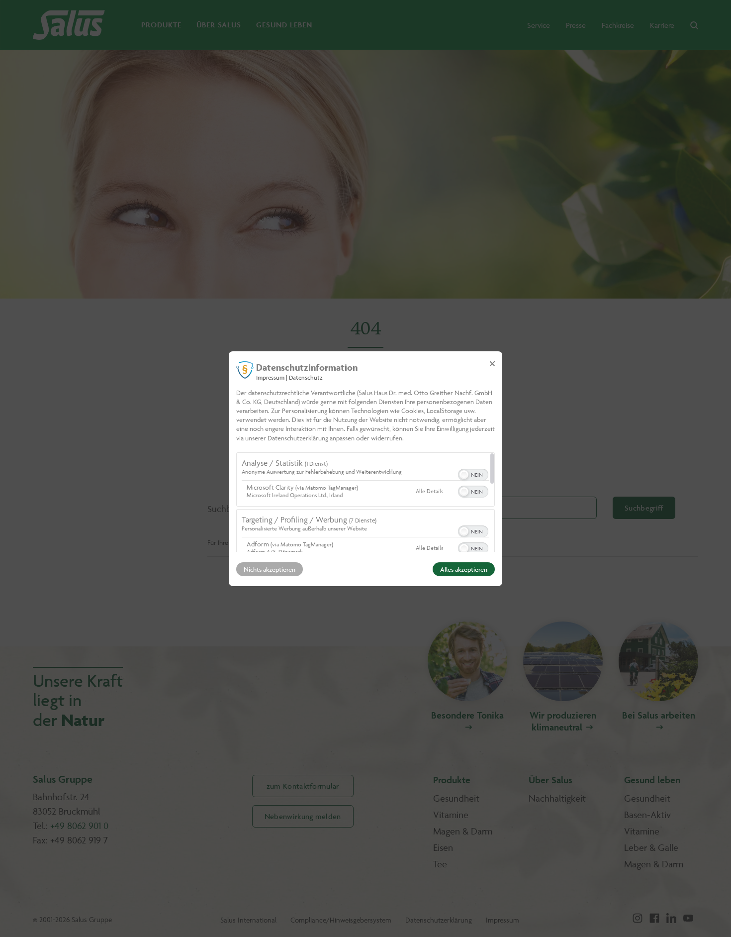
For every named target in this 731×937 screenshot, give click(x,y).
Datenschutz (306, 377)
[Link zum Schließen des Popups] (492, 363)
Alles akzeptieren (463, 569)
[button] (463, 474)
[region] (365, 502)
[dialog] (365, 468)
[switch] (473, 474)
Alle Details (429, 491)
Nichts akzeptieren (269, 569)
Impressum (270, 377)
